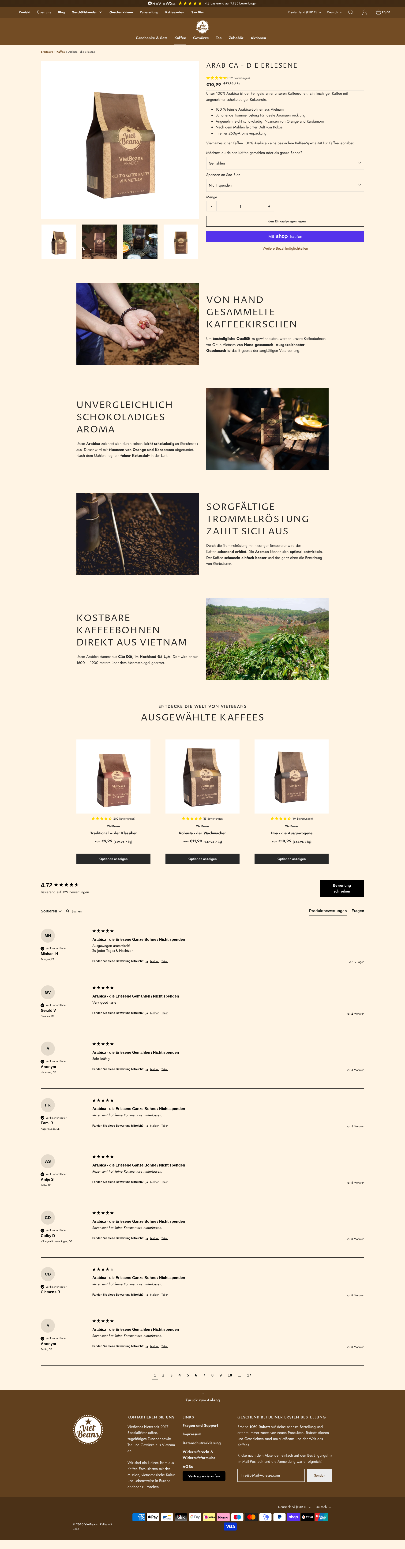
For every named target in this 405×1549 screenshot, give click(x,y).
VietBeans (113, 826)
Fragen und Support (200, 1425)
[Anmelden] (367, 12)
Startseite (47, 52)
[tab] (328, 911)
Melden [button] (154, 961)
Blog (61, 12)
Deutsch (333, 12)
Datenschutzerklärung (202, 1443)
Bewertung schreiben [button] (342, 888)
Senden (319, 1475)
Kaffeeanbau (174, 12)
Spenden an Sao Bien (223, 174)
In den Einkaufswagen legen (285, 221)
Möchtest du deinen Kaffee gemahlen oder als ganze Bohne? (254, 152)
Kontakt (24, 12)
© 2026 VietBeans (85, 1524)
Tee (219, 38)
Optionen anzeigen (113, 858)
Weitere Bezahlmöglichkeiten (285, 248)
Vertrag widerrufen (204, 1476)
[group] (65, 885)
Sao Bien (198, 12)
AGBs (188, 1466)
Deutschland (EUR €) (303, 12)
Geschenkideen (121, 12)
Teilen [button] (164, 961)
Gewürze (201, 38)
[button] (59, 242)
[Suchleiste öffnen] (353, 12)
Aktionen (258, 38)
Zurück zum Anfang (202, 1400)
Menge (211, 197)
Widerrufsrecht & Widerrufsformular (199, 1455)
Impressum (192, 1434)
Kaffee (180, 38)
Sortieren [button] (49, 911)
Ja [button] (147, 961)
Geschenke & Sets (151, 38)
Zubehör (236, 38)
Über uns (44, 12)
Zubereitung (149, 12)
